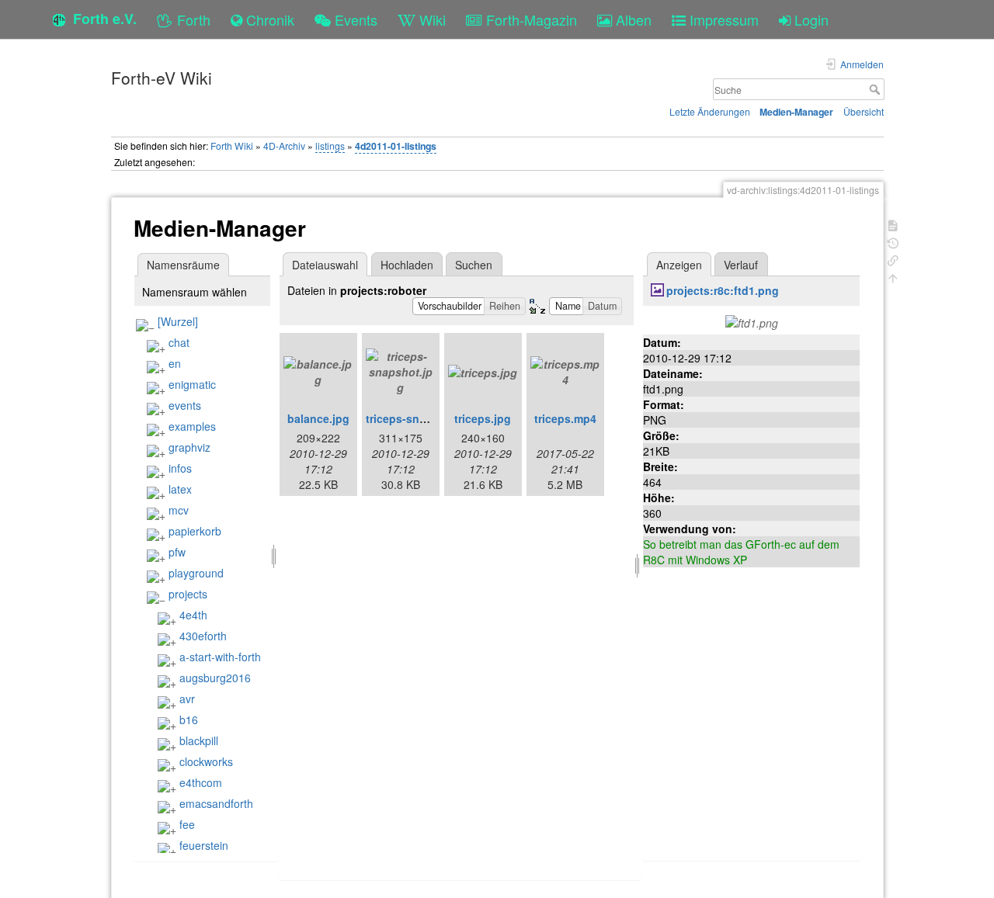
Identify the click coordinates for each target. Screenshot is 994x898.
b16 (188, 719)
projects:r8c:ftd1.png (722, 290)
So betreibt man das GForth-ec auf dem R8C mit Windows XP (741, 551)
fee (187, 824)
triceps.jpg (482, 418)
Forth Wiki (231, 145)
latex (180, 489)
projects (188, 594)
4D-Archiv (284, 145)
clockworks (206, 761)
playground (196, 573)
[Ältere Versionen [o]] (893, 242)
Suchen (473, 264)
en (175, 363)
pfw (177, 552)
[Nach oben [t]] (893, 277)
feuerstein (203, 845)
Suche (876, 89)
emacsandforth (216, 803)
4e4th (193, 614)
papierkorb (195, 531)
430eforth (203, 635)
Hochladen (407, 264)
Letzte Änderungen (709, 111)
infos (180, 468)
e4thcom (200, 782)
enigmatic (192, 384)
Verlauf (741, 264)
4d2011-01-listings (395, 146)
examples (192, 426)
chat (179, 342)
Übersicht (863, 111)
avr (187, 698)
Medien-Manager (796, 112)
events (185, 405)
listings (330, 145)
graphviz (189, 447)
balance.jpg (318, 418)
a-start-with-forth (220, 656)
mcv (179, 510)
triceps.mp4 (565, 418)
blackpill (198, 740)
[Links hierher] (893, 259)
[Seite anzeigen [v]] (893, 224)
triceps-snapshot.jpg (421, 418)
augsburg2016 (215, 677)
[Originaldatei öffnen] (751, 321)
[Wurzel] (178, 321)
